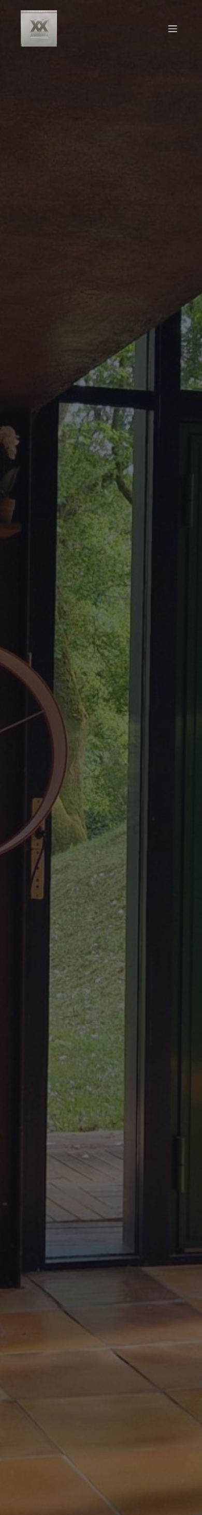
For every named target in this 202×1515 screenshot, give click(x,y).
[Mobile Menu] (172, 28)
